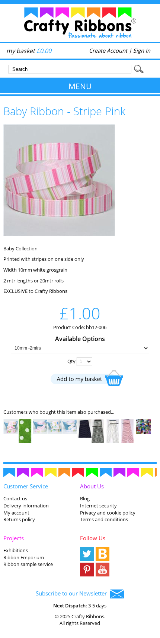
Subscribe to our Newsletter (73, 593)
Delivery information (26, 505)
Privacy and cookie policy (107, 512)
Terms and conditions (104, 519)
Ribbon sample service (28, 564)
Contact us (15, 498)
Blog (85, 498)
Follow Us (92, 538)
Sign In (141, 50)
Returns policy (19, 519)
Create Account (108, 50)
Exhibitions (15, 550)
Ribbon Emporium (23, 557)
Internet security (98, 505)
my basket (28, 51)
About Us (92, 486)
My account (16, 512)
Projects (13, 538)
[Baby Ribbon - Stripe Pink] (59, 234)
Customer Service (25, 486)
